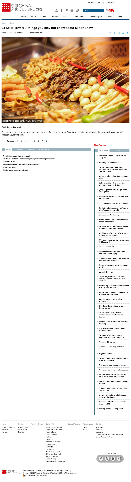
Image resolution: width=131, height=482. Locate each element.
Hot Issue (5, 432)
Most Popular (100, 145)
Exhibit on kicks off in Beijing (111, 336)
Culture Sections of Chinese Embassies (109, 434)
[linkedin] (119, 34)
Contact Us (110, 3)
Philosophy (50, 447)
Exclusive (5, 430)
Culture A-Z (50, 424)
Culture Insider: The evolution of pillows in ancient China (113, 184)
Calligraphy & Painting (54, 427)
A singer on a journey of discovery (114, 370)
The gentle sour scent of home (112, 365)
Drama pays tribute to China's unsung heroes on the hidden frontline (112, 279)
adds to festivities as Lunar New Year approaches (114, 259)
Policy (33, 424)
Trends (65, 17)
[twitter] (114, 34)
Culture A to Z (79, 17)
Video (119, 17)
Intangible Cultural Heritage (55, 461)
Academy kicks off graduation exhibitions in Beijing (112, 252)
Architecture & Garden (53, 442)
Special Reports (96, 17)
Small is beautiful (106, 247)
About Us (100, 3)
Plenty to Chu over (107, 342)
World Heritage (51, 459)
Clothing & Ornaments (53, 454)
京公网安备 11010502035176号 (36, 475)
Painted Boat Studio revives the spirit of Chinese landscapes (112, 376)
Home (23, 17)
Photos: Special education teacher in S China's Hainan (114, 287)
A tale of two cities (9, 167)
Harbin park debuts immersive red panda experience (113, 221)
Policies (55, 17)
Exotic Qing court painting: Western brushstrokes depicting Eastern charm (113, 169)
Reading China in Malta (109, 162)
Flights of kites (105, 354)
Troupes (99, 430)
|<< (3, 141)
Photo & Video (88, 424)
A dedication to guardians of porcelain (16, 156)
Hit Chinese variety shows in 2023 (113, 203)
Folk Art (48, 437)
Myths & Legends (52, 456)
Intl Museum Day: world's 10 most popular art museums (113, 234)
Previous (10, 141)
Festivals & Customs (53, 451)
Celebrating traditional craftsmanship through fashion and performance (29, 159)
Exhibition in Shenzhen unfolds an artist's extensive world (114, 209)
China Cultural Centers (104, 437)
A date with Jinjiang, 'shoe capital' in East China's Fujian (114, 293)
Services (99, 424)
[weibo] (123, 34)
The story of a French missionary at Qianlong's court (22, 164)
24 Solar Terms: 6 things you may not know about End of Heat (113, 227)
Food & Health (51, 444)
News (33, 17)
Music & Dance (51, 432)
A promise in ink (9, 162)
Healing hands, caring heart (111, 409)
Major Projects (23, 427)
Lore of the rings (106, 272)
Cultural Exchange (8, 427)
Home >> (5, 23)
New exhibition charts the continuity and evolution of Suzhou (111, 315)
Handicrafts (50, 449)
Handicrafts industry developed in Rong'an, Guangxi (114, 359)
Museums (99, 432)
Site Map (91, 3)
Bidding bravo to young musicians (15, 170)
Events (43, 17)
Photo (110, 17)
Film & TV (49, 439)
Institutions (99, 427)
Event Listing (22, 430)
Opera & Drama (51, 434)
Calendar (21, 432)
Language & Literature (54, 430)
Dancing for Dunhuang (109, 215)
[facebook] (110, 34)
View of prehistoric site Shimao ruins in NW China (112, 396)
